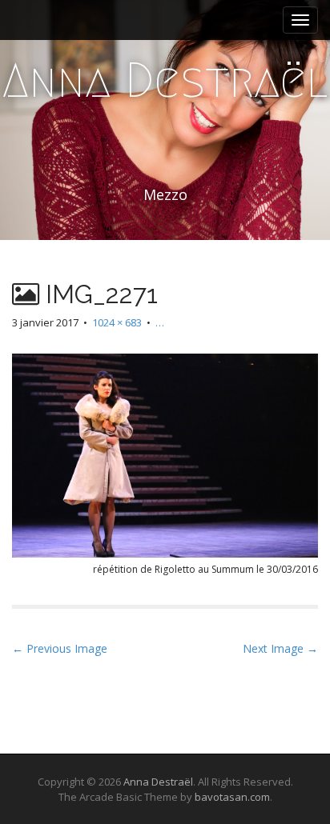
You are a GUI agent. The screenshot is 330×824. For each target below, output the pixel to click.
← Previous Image (59, 648)
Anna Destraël (165, 80)
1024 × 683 (117, 322)
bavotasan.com (232, 797)
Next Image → (280, 648)
